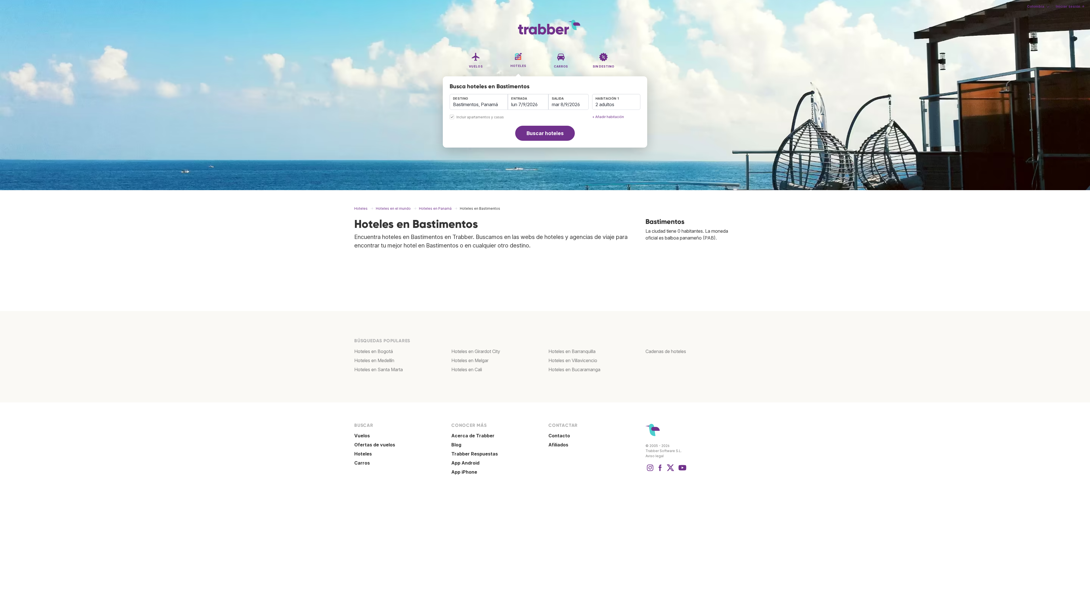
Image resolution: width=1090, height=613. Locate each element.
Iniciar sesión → (1070, 6)
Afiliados (558, 445)
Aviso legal (654, 456)
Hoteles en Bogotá (373, 351)
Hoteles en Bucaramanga (574, 369)
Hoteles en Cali (466, 369)
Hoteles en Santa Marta (378, 369)
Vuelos (362, 435)
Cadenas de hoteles (665, 351)
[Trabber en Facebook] (660, 470)
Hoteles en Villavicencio (572, 360)
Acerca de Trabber (472, 435)
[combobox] (479, 102)
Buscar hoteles (545, 133)
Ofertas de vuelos (374, 445)
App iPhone (464, 472)
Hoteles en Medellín (374, 360)
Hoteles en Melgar (470, 360)
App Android (465, 463)
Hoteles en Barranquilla (572, 351)
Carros (362, 463)
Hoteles (363, 454)
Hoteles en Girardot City (475, 351)
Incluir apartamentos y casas (480, 117)
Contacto (559, 435)
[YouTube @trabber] (681, 470)
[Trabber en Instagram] (650, 470)
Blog (456, 445)
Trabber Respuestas (474, 454)
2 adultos (605, 104)
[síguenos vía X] (670, 470)
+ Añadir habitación (608, 117)
